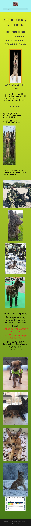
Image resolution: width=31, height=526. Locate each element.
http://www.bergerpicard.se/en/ (16, 336)
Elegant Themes (15, 522)
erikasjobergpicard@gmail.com (15, 330)
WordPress (15, 524)
